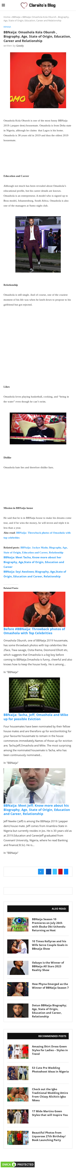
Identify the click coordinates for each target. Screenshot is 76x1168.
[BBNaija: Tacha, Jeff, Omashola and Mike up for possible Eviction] (34, 680)
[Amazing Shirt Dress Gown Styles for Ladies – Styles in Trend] (17, 1052)
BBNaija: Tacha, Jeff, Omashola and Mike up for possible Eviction (36, 717)
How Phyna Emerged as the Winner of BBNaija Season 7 (50, 985)
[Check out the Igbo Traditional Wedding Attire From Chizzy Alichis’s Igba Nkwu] (17, 1094)
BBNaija (16, 17)
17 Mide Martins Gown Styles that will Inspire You (50, 1113)
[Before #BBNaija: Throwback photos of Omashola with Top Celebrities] (34, 594)
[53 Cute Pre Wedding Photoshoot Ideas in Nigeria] (17, 1073)
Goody (20, 45)
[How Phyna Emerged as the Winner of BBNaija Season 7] (17, 989)
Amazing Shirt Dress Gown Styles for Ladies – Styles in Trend (50, 1050)
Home (7, 17)
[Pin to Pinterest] (60, 871)
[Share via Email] (66, 871)
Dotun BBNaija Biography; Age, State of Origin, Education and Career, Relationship (49, 1010)
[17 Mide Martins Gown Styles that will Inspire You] (17, 1116)
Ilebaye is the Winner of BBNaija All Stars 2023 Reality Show (48, 966)
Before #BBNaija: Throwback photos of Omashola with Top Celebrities (34, 631)
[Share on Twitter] (55, 871)
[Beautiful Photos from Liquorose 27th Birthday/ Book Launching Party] (17, 1138)
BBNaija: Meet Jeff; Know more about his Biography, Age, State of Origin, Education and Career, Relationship (37, 809)
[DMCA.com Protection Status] (17, 1163)
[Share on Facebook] (48, 871)
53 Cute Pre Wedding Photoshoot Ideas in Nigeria (50, 1069)
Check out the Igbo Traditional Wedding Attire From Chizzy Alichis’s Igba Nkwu (50, 1094)
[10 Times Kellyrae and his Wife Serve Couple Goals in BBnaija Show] (17, 946)
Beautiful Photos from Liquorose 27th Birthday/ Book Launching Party (49, 1136)
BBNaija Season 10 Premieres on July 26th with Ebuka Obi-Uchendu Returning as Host (48, 924)
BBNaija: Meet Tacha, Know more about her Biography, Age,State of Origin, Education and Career (34, 562)
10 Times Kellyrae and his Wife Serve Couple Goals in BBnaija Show (50, 944)
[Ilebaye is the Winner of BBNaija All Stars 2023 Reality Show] (17, 968)
